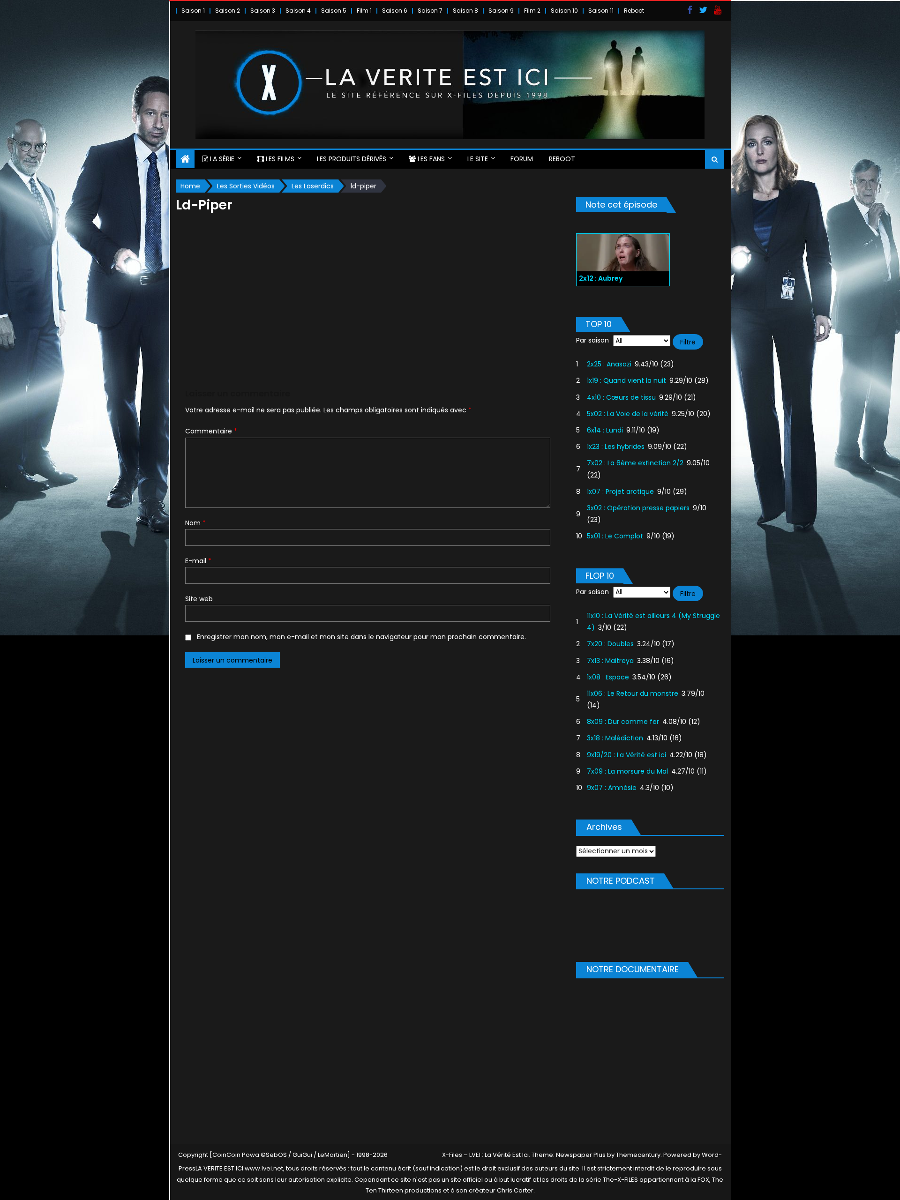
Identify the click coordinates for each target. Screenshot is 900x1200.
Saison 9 (501, 11)
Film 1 (364, 11)
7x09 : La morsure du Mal (627, 771)
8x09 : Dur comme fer (623, 721)
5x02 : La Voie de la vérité (627, 413)
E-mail (198, 561)
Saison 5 (333, 11)
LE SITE (477, 159)
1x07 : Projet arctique (620, 491)
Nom (195, 523)
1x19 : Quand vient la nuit (626, 380)
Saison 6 (394, 11)
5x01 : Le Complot (615, 536)
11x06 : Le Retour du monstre (632, 693)
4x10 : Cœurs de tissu (621, 397)
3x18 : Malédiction (615, 738)
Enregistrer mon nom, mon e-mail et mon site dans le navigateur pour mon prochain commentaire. (361, 636)
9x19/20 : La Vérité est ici (626, 755)
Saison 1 (193, 11)
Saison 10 (564, 11)
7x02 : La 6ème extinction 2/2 (635, 463)
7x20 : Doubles (610, 643)
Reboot (634, 11)
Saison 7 (430, 11)
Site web (199, 599)
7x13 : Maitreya (610, 660)
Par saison (592, 340)
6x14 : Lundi (605, 430)
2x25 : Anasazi (609, 364)
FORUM (521, 159)
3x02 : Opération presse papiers (638, 508)
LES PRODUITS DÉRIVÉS (351, 159)
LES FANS (430, 159)
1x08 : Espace (608, 677)
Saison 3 (262, 11)
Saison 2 (227, 11)
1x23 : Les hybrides (616, 446)
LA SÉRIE (221, 159)
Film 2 (532, 11)
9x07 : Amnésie (612, 787)
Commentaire (211, 431)
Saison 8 (465, 11)
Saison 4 (298, 11)
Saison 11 (601, 11)
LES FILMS (279, 159)
